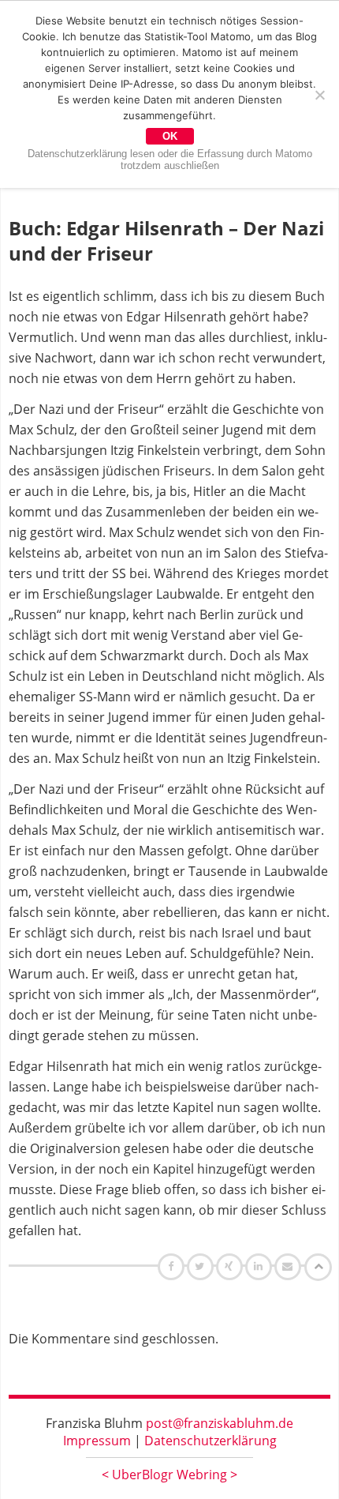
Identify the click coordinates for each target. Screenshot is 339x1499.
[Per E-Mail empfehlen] (289, 1266)
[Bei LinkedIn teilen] (260, 1266)
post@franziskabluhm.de (219, 1423)
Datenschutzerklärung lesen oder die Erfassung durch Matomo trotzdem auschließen (170, 159)
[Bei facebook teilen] (173, 1266)
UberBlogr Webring (169, 1474)
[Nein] (319, 95)
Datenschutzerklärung (210, 1440)
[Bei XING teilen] (231, 1266)
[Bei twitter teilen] (202, 1266)
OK (169, 136)
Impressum (97, 1440)
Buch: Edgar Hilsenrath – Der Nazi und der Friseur (166, 240)
